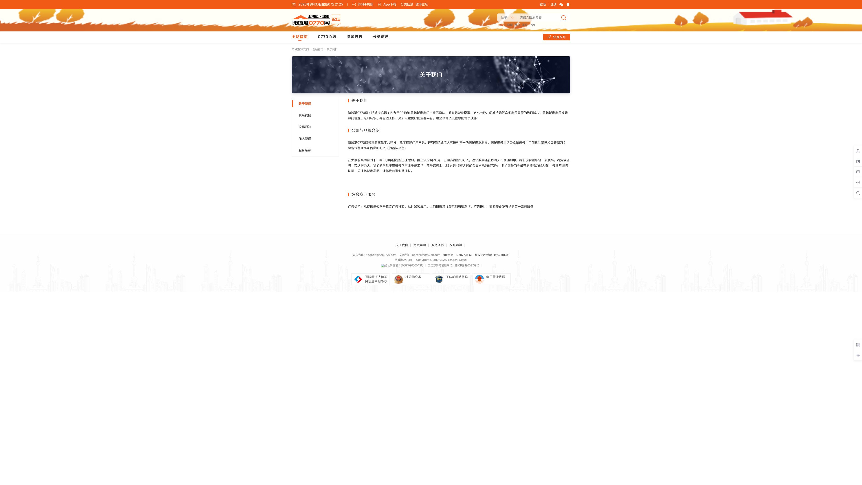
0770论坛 (327, 37)
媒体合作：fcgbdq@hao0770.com (374, 255)
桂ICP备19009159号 (467, 265)
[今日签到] (858, 161)
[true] (563, 17)
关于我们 (402, 245)
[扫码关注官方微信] (858, 344)
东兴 (525, 25)
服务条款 (437, 245)
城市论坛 (422, 4)
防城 (510, 25)
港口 (517, 25)
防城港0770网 (300, 49)
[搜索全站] (858, 193)
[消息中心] (858, 182)
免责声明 (419, 245)
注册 (553, 4)
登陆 (543, 4)
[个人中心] (858, 150)
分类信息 (407, 4)
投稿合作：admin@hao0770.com (419, 255)
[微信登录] (561, 4)
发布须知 (455, 245)
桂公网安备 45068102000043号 (404, 265)
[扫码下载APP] (858, 355)
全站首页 (300, 37)
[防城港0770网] (317, 25)
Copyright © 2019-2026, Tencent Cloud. (441, 259)
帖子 (504, 18)
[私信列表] (858, 172)
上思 (532, 25)
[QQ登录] (568, 4)
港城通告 (355, 37)
